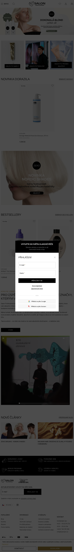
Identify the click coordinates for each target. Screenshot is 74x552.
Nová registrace (37, 286)
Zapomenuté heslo (37, 288)
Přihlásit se (37, 280)
